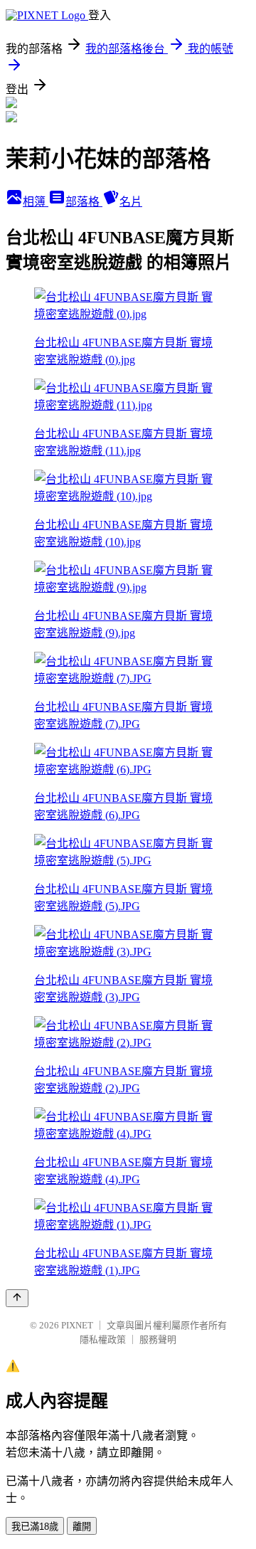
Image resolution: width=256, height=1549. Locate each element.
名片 (130, 202)
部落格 (83, 202)
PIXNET (77, 1325)
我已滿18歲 (34, 1526)
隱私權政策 (103, 1339)
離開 (82, 1526)
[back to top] (17, 1298)
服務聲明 (157, 1339)
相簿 (35, 202)
